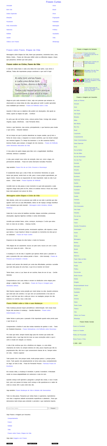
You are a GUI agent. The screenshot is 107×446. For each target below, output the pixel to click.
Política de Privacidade (79, 334)
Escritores (77, 176)
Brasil (54, 9)
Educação (77, 166)
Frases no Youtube (78, 330)
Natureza (9, 29)
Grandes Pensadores (80, 226)
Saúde (9, 37)
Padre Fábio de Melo (80, 259)
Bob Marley (77, 123)
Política (55, 29)
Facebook (10, 21)
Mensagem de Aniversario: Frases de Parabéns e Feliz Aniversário (92, 80)
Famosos (76, 199)
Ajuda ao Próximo (79, 100)
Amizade (9, 5)
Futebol (76, 219)
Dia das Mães (78, 153)
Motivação (56, 25)
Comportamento (78, 137)
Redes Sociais (78, 275)
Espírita (76, 183)
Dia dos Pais (77, 160)
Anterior (9, 443)
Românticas (77, 289)
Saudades (56, 33)
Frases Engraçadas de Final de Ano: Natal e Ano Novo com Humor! (91, 89)
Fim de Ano (77, 216)
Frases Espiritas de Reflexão (31, 180)
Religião (76, 282)
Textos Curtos (78, 305)
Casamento (77, 133)
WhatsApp (56, 41)
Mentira (76, 242)
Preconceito (77, 272)
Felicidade (77, 203)
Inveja (75, 236)
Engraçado (56, 17)
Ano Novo (77, 110)
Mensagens (77, 239)
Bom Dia (9, 9)
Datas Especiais (12, 13)
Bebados (76, 117)
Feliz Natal (77, 209)
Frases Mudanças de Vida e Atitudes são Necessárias (33, 390)
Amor (54, 5)
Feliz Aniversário (12, 25)
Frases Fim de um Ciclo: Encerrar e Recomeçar (31, 167)
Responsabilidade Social (81, 285)
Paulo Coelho (78, 262)
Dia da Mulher (78, 150)
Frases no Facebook (79, 326)
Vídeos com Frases (13, 41)
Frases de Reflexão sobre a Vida (37, 105)
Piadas (76, 265)
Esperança (77, 179)
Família (76, 196)
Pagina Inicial (32, 443)
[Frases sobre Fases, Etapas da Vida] (32, 86)
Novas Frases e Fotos (79, 339)
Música (76, 252)
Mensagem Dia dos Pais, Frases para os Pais (91, 71)
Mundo (76, 249)
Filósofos (76, 213)
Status (76, 302)
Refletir (9, 33)
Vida (54, 37)
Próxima (55, 443)
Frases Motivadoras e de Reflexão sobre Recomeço (39, 329)
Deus (54, 13)
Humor (76, 232)
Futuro (76, 222)
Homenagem (77, 229)
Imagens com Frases (20, 438)
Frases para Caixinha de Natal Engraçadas (91, 62)
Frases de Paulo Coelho (24, 234)
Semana (76, 298)
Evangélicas (77, 186)
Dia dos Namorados (79, 156)
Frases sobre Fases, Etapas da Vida (23, 50)
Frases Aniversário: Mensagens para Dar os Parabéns (91, 54)
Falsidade (56, 21)
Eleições (9, 17)
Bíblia (75, 120)
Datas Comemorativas (80, 140)
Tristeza (76, 308)
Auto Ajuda (77, 113)
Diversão (76, 163)
